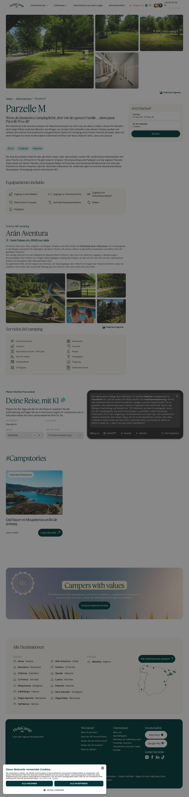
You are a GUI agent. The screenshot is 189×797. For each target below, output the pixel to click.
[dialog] (54, 779)
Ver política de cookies (48, 778)
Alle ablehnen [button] (29, 784)
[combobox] (102, 768)
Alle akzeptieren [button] (79, 784)
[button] (54, 789)
